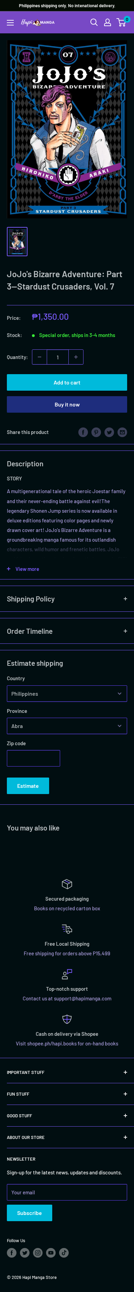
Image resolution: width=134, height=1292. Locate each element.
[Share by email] (122, 431)
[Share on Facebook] (83, 431)
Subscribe (29, 1212)
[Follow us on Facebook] (11, 1253)
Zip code (16, 743)
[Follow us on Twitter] (25, 1253)
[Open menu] (10, 22)
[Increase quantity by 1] (76, 357)
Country (16, 678)
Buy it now (67, 404)
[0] (121, 22)
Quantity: (17, 357)
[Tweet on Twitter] (109, 431)
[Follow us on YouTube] (51, 1253)
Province (17, 711)
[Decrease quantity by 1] (39, 357)
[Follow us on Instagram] (38, 1253)
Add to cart (67, 382)
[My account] (107, 22)
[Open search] (94, 22)
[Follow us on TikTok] (64, 1253)
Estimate (28, 785)
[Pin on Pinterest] (96, 431)
